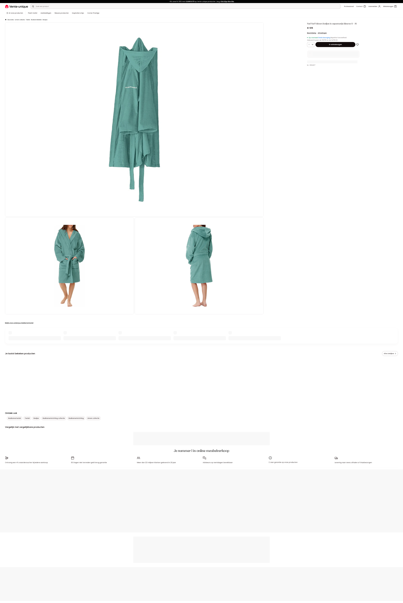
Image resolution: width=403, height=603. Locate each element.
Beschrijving (311, 33)
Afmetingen (322, 33)
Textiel (28, 20)
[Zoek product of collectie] (33, 6)
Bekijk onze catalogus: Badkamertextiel (19, 323)
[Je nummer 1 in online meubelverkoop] (16, 6)
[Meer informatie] (337, 40)
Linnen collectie (20, 20)
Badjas (45, 20)
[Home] (5, 19)
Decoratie (11, 20)
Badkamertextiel (36, 20)
